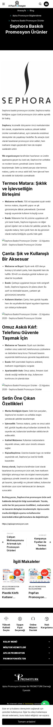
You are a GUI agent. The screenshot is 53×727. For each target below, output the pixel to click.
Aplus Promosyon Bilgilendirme (27, 15)
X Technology (28, 703)
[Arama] (40, 4)
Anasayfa (21, 10)
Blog (32, 10)
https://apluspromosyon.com (15, 524)
